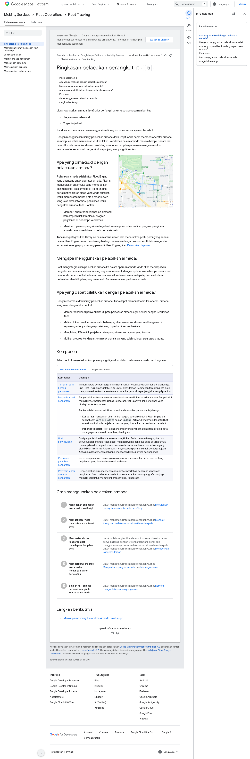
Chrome (143, 686)
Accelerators (57, 697)
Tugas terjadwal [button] (101, 369)
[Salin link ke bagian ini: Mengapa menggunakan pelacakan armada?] (141, 259)
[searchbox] (23, 33)
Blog (97, 680)
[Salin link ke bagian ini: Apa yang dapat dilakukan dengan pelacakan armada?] (159, 293)
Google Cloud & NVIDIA (62, 702)
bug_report (234, 14)
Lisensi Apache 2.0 (90, 650)
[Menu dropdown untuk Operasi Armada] (140, 4)
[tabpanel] (115, 427)
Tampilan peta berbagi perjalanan (66, 388)
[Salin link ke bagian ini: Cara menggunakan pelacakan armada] (131, 492)
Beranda (61, 55)
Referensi (37, 21)
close (245, 14)
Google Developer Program (64, 680)
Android (143, 680)
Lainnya (151, 4)
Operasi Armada (126, 4)
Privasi (69, 751)
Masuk (242, 4)
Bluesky (99, 686)
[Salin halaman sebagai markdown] (148, 68)
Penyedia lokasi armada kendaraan (66, 474)
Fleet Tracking (79, 15)
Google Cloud (146, 707)
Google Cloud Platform (143, 732)
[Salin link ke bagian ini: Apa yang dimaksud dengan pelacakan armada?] (95, 168)
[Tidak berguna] (170, 55)
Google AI (167, 732)
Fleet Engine (98, 4)
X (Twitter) (100, 702)
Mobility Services (17, 15)
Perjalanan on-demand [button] (73, 369)
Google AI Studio (148, 697)
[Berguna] (165, 55)
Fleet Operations (49, 15)
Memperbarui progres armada (119, 567)
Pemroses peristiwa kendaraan (64, 461)
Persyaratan (56, 751)
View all (143, 718)
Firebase (144, 691)
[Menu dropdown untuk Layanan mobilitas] (84, 4)
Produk (72, 55)
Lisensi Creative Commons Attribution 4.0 (140, 646)
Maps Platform (36, 4)
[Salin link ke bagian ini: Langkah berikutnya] (96, 610)
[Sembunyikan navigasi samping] (41, 752)
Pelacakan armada (14, 21)
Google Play (145, 713)
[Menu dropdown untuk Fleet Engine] (110, 4)
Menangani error (149, 567)
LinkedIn (99, 697)
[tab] (73, 369)
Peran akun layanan (138, 245)
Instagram (100, 691)
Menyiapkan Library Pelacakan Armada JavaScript (92, 618)
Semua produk (92, 738)
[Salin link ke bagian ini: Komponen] (80, 352)
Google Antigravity (149, 702)
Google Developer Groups (63, 686)
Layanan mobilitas (70, 4)
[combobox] (191, 4)
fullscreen (239, 14)
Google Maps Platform (92, 55)
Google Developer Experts (63, 691)
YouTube (99, 707)
